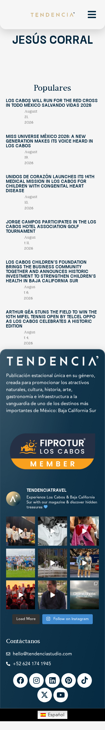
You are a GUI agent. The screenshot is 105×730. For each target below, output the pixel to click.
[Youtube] (60, 695)
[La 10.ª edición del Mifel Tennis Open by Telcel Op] (84, 563)
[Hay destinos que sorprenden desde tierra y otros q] (84, 594)
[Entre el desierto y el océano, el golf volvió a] (20, 563)
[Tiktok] (84, 680)
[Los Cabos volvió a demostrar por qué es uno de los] (20, 594)
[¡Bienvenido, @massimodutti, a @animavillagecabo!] (52, 563)
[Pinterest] (68, 680)
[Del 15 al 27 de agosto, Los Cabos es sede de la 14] (84, 531)
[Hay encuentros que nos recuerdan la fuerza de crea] (20, 531)
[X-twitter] (44, 695)
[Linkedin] (52, 680)
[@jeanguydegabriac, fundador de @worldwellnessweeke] (52, 594)
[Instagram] (36, 680)
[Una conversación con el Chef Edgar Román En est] (52, 531)
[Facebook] (20, 680)
